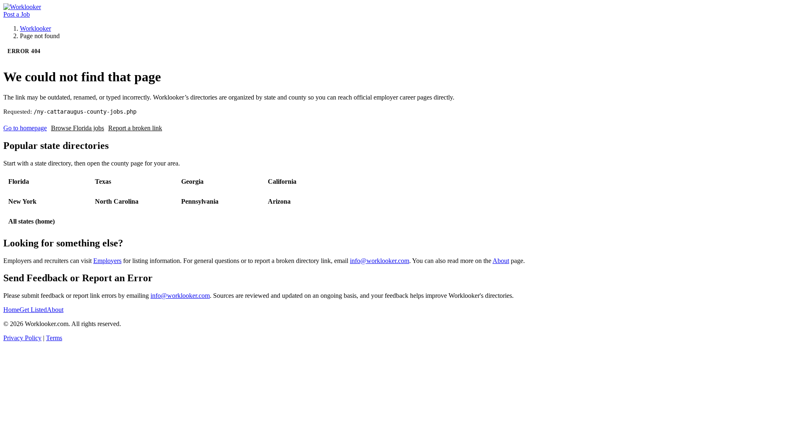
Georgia (192, 181)
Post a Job (16, 14)
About (501, 260)
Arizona (279, 201)
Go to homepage (25, 127)
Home (11, 309)
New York (22, 201)
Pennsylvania (199, 201)
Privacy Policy (22, 337)
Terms (54, 337)
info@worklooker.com (379, 260)
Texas (103, 181)
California (282, 181)
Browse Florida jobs (77, 127)
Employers (107, 260)
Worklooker (35, 28)
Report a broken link (135, 127)
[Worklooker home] (22, 6)
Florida (18, 181)
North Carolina (116, 201)
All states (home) (31, 221)
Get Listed (33, 309)
